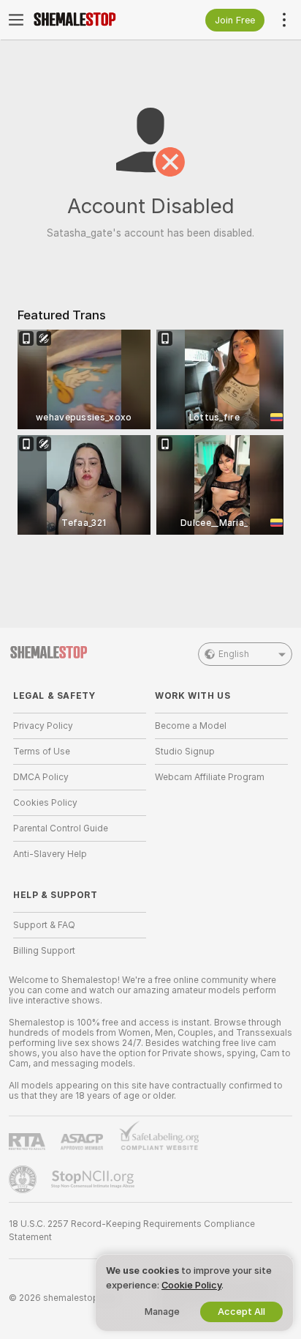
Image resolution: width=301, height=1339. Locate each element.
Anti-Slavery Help (50, 854)
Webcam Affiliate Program (209, 777)
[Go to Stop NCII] (94, 1179)
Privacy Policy (43, 726)
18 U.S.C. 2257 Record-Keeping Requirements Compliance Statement (132, 1230)
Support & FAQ (44, 925)
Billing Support (44, 951)
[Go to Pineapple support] (24, 1179)
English (233, 654)
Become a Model (190, 726)
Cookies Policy (45, 803)
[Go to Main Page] (91, 19)
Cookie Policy (191, 1285)
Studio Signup (185, 751)
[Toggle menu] (16, 20)
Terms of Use (41, 751)
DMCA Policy (41, 777)
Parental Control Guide (60, 828)
